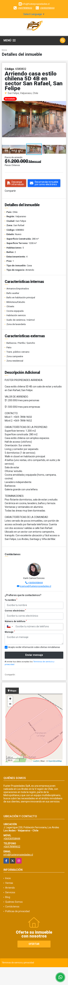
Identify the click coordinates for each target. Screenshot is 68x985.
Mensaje (10, 631)
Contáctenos (12, 906)
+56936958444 (47, 8)
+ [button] (10, 699)
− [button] (10, 704)
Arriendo (10, 887)
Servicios (10, 892)
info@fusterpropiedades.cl (18, 854)
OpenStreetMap (55, 760)
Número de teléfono (16, 621)
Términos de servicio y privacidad (18, 962)
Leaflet (36, 760)
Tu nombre (11, 599)
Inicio (4, 50)
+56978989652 (25, 8)
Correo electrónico (15, 610)
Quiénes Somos (14, 901)
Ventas (9, 883)
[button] (63, 98)
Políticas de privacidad (17, 911)
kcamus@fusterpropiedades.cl (35, 586)
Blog (7, 897)
